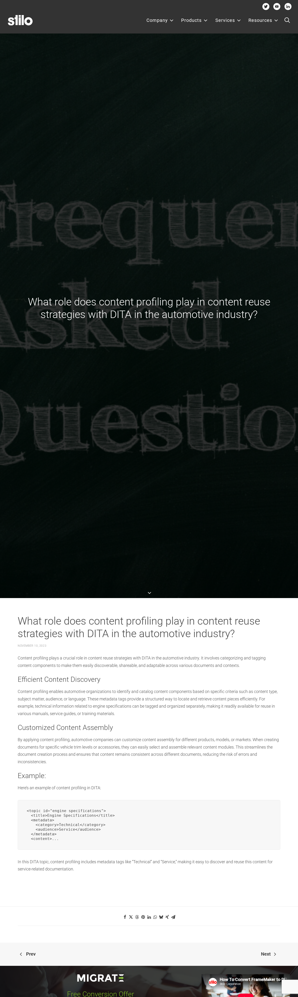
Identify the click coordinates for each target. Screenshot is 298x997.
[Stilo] (20, 20)
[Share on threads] (137, 917)
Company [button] (157, 20)
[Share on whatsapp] (155, 917)
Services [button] (225, 20)
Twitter (266, 6)
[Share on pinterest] (143, 917)
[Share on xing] (167, 917)
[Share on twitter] (131, 917)
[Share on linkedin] (149, 917)
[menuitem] (160, 20)
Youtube (277, 6)
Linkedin (288, 6)
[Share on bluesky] (161, 917)
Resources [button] (260, 20)
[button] (287, 20)
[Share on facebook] (125, 917)
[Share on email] (173, 917)
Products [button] (191, 20)
